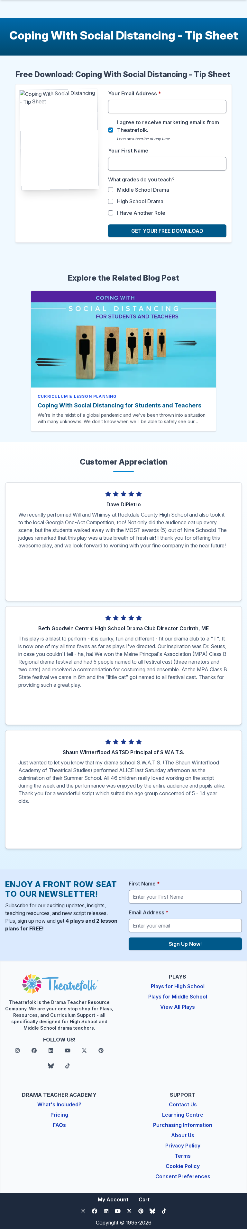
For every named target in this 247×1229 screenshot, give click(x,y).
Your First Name (128, 150)
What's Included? (59, 1104)
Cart (144, 1199)
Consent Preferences (182, 1176)
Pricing (59, 1114)
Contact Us (183, 1104)
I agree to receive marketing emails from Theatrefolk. (168, 126)
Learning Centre (182, 1114)
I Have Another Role (141, 213)
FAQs (59, 1125)
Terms (183, 1156)
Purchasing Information (182, 1125)
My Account (113, 1199)
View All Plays (177, 1007)
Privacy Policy (182, 1145)
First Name (144, 883)
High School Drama (140, 201)
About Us (182, 1135)
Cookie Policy (183, 1166)
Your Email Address (134, 93)
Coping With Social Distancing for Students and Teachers (119, 405)
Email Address (149, 912)
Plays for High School (178, 986)
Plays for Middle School (177, 996)
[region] (123, 552)
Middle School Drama (143, 190)
